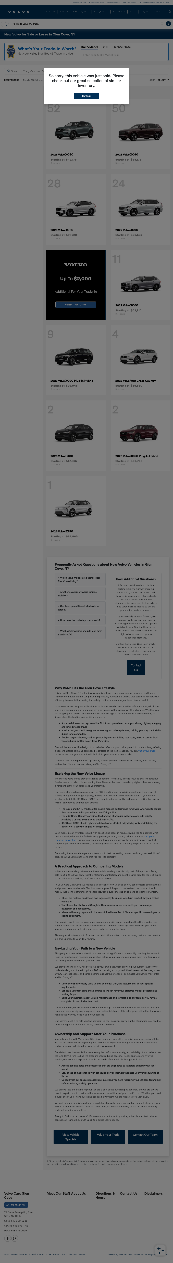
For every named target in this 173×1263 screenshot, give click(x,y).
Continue (86, 96)
